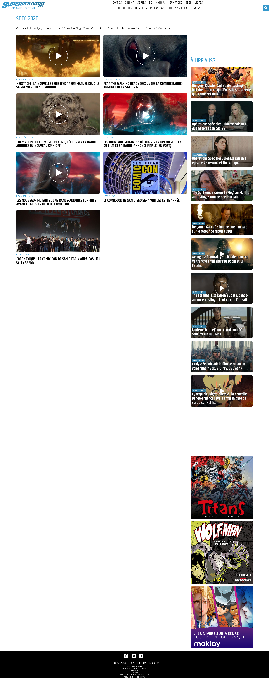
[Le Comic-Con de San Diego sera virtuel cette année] (145, 173)
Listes (199, 2)
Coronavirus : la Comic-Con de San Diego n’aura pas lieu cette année (58, 261)
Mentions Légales (134, 666)
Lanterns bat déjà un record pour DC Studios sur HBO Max (217, 332)
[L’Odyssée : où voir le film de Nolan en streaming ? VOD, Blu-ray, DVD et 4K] (222, 356)
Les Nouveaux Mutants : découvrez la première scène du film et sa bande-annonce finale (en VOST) (143, 144)
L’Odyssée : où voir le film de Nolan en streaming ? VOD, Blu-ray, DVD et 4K (218, 366)
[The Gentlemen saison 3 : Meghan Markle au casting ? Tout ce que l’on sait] (222, 185)
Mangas (161, 2)
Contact (134, 672)
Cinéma (129, 2)
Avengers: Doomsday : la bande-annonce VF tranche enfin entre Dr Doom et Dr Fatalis (220, 261)
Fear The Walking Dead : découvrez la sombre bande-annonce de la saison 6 (143, 85)
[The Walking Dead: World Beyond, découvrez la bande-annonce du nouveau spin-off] (58, 114)
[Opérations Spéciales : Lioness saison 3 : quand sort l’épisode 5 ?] (222, 116)
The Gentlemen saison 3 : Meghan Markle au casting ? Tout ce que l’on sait (220, 195)
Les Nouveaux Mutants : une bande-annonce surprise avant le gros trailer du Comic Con (56, 202)
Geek (189, 2)
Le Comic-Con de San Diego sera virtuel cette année (142, 201)
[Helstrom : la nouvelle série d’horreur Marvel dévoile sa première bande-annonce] (58, 56)
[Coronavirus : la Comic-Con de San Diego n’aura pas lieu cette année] (58, 231)
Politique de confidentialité (134, 668)
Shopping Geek (177, 8)
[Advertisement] (222, 33)
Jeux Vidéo (175, 2)
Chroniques (124, 8)
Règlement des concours (134, 677)
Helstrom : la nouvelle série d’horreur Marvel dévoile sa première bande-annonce (57, 85)
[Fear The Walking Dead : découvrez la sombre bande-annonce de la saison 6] (145, 56)
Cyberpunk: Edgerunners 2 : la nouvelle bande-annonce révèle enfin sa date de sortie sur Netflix (219, 398)
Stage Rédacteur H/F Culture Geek (134, 675)
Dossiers (141, 8)
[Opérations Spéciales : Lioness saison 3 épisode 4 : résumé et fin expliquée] (222, 151)
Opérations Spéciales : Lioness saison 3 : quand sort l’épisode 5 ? (220, 126)
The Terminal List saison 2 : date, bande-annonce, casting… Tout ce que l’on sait (220, 298)
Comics (117, 2)
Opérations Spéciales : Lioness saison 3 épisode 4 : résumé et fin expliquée (219, 161)
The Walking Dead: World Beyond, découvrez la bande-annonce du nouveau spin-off (56, 144)
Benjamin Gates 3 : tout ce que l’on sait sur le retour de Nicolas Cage (219, 229)
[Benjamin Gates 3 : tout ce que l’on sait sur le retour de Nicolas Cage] (222, 219)
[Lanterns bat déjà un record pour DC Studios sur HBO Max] (222, 322)
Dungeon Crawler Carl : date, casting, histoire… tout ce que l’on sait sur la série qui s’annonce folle (221, 90)
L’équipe (134, 670)
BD (150, 2)
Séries (141, 2)
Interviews (157, 8)
